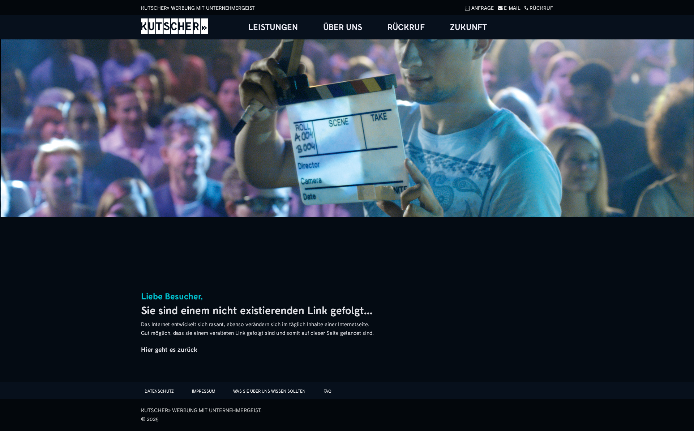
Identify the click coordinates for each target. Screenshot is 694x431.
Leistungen (273, 27)
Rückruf (541, 8)
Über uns (342, 27)
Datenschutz (159, 391)
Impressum (203, 391)
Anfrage (482, 8)
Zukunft (468, 27)
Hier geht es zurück (169, 349)
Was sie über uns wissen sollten (269, 391)
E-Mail (512, 8)
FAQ (327, 391)
